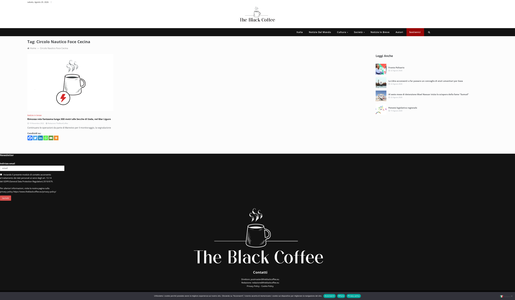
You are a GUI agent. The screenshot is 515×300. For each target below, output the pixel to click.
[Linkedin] (40, 138)
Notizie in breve (380, 32)
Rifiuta (341, 296)
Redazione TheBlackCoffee (58, 123)
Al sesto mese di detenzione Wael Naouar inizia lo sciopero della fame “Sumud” (428, 94)
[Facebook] (30, 138)
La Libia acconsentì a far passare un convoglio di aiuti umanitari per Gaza (425, 81)
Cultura (341, 32)
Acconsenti (329, 296)
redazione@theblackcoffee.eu (265, 282)
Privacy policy (354, 296)
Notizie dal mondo (320, 32)
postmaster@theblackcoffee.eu (265, 279)
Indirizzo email (7, 163)
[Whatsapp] (45, 138)
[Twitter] (35, 138)
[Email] (51, 138)
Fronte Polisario (396, 67)
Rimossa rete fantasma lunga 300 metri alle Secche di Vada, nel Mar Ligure (69, 119)
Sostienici (415, 32)
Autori (399, 32)
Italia (300, 32)
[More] (56, 138)
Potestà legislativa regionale (402, 107)
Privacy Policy (253, 286)
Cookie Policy (267, 286)
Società (358, 32)
